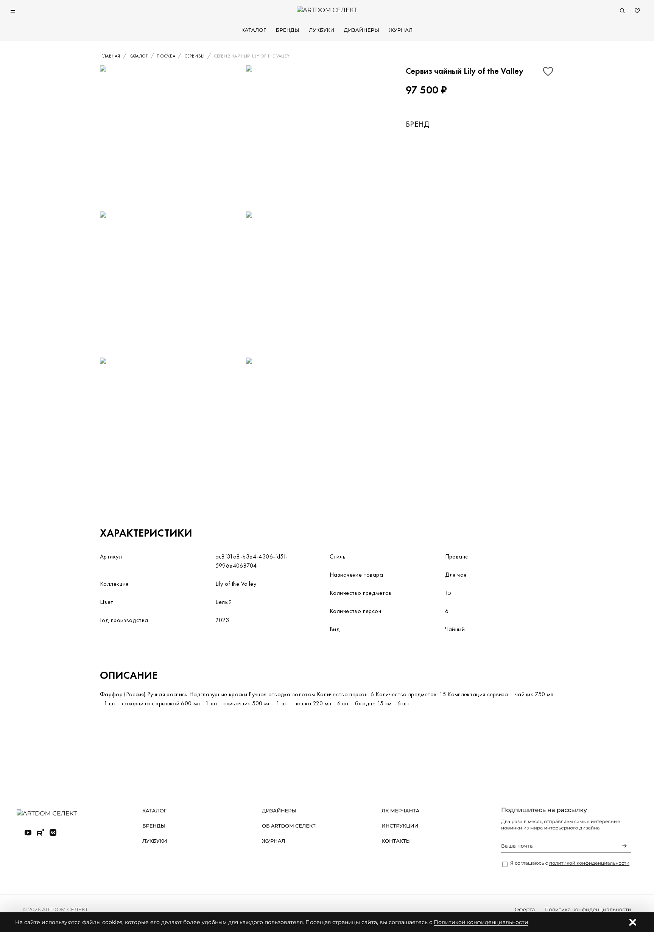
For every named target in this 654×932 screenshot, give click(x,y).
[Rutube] (40, 832)
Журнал (401, 30)
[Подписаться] (624, 846)
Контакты (396, 841)
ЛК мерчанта (400, 811)
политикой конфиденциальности (589, 863)
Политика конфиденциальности (588, 910)
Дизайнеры (362, 30)
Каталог (253, 30)
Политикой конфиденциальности (481, 922)
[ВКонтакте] (53, 832)
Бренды (287, 30)
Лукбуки (321, 30)
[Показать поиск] (622, 10)
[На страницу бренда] (447, 158)
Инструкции (400, 826)
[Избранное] (637, 10)
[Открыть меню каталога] (13, 10)
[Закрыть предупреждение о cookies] (633, 922)
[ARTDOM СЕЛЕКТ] (53, 814)
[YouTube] (28, 832)
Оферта (525, 910)
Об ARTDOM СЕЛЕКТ (289, 826)
